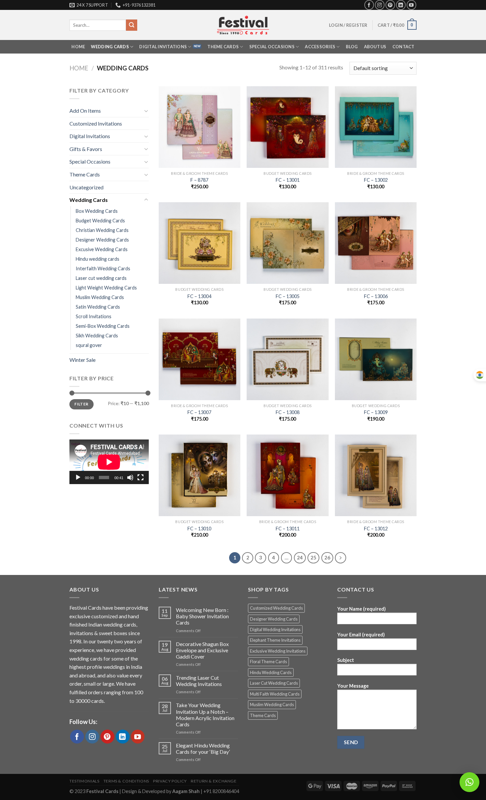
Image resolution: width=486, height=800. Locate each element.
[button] (469, 782)
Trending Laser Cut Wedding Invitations (199, 680)
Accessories (320, 46)
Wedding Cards (110, 46)
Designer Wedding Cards (102, 240)
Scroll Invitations (93, 316)
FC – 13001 (288, 180)
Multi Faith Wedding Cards (275, 694)
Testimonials (84, 781)
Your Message (353, 686)
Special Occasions (272, 46)
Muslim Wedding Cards (100, 297)
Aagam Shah (186, 791)
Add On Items (85, 110)
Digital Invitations (163, 46)
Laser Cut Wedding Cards (274, 683)
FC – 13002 (376, 180)
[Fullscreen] (140, 477)
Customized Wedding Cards (276, 608)
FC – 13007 (199, 412)
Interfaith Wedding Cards (103, 268)
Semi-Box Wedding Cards (103, 326)
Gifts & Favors (85, 149)
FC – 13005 (288, 296)
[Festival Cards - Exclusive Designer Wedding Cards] (243, 25)
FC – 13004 (199, 296)
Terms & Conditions (126, 781)
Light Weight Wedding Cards (106, 287)
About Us (375, 46)
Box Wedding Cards (97, 211)
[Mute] (130, 477)
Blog (352, 46)
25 (313, 557)
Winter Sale (82, 360)
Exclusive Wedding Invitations (277, 651)
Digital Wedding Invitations (275, 629)
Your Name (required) (361, 609)
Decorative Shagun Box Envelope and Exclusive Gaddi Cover (202, 650)
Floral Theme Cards (268, 661)
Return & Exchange (213, 781)
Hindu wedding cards (97, 259)
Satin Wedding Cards (98, 307)
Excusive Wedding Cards (102, 249)
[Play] (78, 477)
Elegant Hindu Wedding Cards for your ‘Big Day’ (203, 748)
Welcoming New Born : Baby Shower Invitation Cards (202, 616)
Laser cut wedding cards (101, 278)
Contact (403, 46)
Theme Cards (223, 46)
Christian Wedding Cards (102, 230)
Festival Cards (102, 791)
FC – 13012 (376, 528)
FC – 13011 (288, 528)
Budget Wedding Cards (100, 220)
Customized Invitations (95, 123)
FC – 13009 (376, 412)
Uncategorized (86, 187)
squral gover (89, 345)
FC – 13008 (288, 412)
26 (327, 557)
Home (78, 46)
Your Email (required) (361, 634)
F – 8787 (199, 180)
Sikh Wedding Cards (97, 335)
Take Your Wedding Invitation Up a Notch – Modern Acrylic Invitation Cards (205, 714)
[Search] (131, 25)
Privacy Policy (170, 781)
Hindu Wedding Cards (271, 672)
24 (300, 557)
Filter (81, 403)
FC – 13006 (376, 296)
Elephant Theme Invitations (275, 640)
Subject (345, 660)
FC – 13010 (199, 528)
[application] (109, 461)
